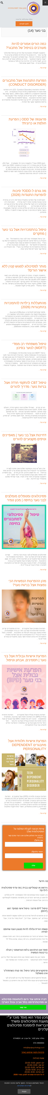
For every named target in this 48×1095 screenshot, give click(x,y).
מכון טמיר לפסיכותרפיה (17, 8)
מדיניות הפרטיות (23, 1086)
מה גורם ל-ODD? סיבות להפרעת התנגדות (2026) (28, 193)
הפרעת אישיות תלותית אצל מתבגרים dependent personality (27, 745)
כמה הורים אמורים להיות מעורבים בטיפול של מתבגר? (26, 46)
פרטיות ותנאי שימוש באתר (32, 1052)
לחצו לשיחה (24, 24)
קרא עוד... (42, 68)
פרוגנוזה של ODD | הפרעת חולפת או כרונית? (27, 121)
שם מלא (39, 840)
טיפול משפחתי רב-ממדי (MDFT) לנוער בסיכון (29, 346)
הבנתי (24, 1091)
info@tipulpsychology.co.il (33, 1048)
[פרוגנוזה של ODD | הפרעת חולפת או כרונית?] (24, 143)
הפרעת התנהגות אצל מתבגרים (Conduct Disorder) (24, 82)
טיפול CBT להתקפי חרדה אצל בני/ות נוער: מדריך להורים (25, 385)
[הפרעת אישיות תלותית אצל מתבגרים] (24, 772)
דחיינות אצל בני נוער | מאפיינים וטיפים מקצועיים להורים (24, 437)
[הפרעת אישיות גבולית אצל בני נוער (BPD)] (24, 687)
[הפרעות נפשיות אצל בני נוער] (24, 606)
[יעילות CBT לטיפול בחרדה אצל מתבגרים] (24, 396)
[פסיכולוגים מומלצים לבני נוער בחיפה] (24, 527)
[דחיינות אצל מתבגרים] (24, 453)
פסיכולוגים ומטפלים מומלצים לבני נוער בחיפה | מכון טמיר (25, 498)
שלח (33, 865)
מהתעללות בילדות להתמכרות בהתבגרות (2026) (25, 305)
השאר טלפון (37, 852)
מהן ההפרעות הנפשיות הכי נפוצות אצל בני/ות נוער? (27, 583)
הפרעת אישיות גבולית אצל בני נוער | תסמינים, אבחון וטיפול (25, 658)
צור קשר (23, 1007)
